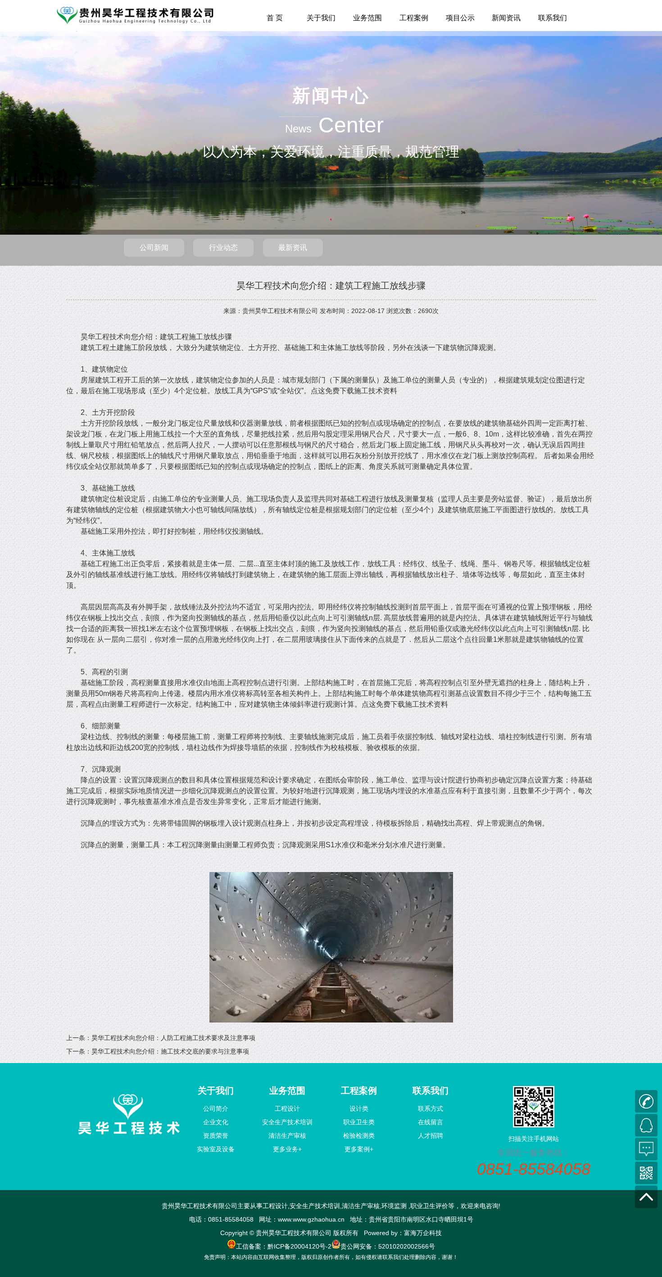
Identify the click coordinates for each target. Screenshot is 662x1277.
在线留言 (430, 1122)
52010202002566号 (406, 1246)
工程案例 (413, 18)
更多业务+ (287, 1149)
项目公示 (460, 18)
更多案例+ (359, 1149)
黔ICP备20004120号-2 (299, 1246)
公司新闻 (154, 247)
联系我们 (552, 18)
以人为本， (236, 151)
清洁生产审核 (287, 1135)
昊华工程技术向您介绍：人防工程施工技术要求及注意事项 (173, 1037)
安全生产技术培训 (287, 1122)
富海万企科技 (423, 1232)
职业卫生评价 (429, 1205)
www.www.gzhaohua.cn (311, 1219)
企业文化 (215, 1122)
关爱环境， (304, 151)
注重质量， (371, 151)
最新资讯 (292, 247)
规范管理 (432, 151)
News (298, 129)
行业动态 (223, 247)
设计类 (358, 1108)
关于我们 (321, 18)
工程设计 (287, 1108)
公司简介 (215, 1108)
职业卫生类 (359, 1122)
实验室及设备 (216, 1149)
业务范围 (367, 18)
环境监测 (394, 1205)
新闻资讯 (506, 18)
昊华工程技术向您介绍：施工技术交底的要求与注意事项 (170, 1051)
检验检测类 (359, 1135)
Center (351, 125)
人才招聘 (430, 1135)
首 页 (275, 18)
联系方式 (430, 1108)
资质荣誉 (215, 1135)
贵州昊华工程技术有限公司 (280, 310)
